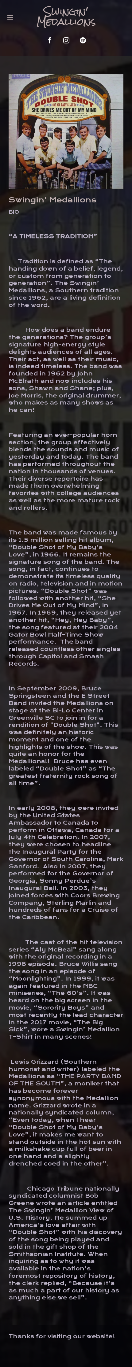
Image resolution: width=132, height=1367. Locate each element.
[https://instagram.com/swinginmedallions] (66, 40)
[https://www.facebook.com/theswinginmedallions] (50, 40)
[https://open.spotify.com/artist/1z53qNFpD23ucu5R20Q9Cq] (83, 40)
